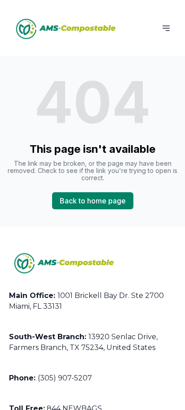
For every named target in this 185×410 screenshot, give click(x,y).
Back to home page (93, 200)
